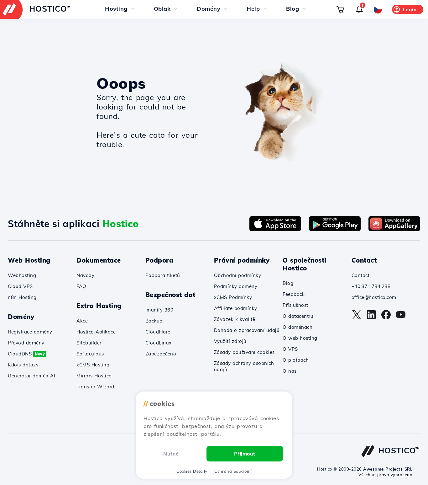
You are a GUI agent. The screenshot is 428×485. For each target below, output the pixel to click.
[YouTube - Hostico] (401, 318)
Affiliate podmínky (235, 308)
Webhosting (22, 275)
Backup (154, 321)
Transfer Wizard (95, 387)
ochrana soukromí (233, 471)
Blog (288, 283)
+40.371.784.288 (371, 286)
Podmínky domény (236, 286)
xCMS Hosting (92, 365)
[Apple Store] (275, 229)
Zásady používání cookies (244, 352)
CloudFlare (157, 332)
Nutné (171, 453)
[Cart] (340, 9)
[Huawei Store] (394, 229)
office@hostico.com (374, 297)
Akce (82, 321)
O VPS (290, 349)
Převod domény (26, 343)
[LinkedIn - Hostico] (371, 318)
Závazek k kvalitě (234, 319)
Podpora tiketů (162, 275)
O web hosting (300, 338)
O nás (290, 371)
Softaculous (90, 354)
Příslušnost (295, 305)
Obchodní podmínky (237, 275)
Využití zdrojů (230, 341)
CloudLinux (158, 343)
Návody (85, 275)
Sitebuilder (89, 343)
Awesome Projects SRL (387, 469)
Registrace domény (30, 332)
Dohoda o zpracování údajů (247, 330)
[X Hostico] (357, 318)
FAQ (81, 286)
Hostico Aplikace (96, 332)
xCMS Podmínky (233, 297)
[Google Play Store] (334, 229)
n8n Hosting (22, 297)
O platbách (296, 360)
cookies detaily (191, 471)
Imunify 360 (159, 310)
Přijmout (244, 453)
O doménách (297, 327)
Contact (361, 275)
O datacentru (298, 316)
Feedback (294, 294)
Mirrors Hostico (94, 376)
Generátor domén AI (31, 376)
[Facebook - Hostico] (386, 318)
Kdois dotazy (23, 365)
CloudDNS (26, 354)
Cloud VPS (20, 286)
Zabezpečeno (160, 354)
